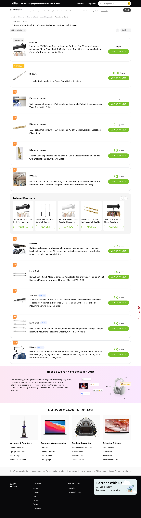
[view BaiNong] (114, 210)
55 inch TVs (107, 451)
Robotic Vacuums (17, 447)
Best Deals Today (75, 492)
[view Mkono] (19, 352)
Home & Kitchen (32, 17)
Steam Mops (15, 455)
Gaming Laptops (48, 451)
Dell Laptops (46, 459)
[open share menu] (117, 30)
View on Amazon (118, 51)
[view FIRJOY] (91, 210)
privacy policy (104, 11)
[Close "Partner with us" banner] (134, 481)
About (35, 488)
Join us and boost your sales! (108, 490)
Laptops (44, 447)
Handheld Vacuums (18, 459)
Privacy (36, 500)
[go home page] (14, 3)
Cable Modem (46, 455)
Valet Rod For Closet (61, 17)
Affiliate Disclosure (18, 30)
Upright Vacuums (17, 451)
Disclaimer (37, 508)
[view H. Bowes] (19, 75)
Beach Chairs (77, 455)
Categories (91, 3)
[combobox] (114, 3)
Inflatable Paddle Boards (82, 447)
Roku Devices (108, 447)
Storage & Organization (46, 17)
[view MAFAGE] (19, 179)
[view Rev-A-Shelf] (45, 210)
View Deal (23, 227)
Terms (35, 504)
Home (12, 17)
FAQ (34, 496)
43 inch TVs (107, 455)
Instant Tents (77, 451)
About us (80, 3)
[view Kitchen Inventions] (19, 101)
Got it (127, 10)
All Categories (20, 17)
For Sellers (72, 488)
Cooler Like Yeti (78, 459)
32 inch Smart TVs (110, 459)
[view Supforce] (19, 49)
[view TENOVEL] (19, 300)
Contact (36, 492)
